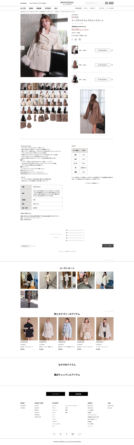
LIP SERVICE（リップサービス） (46, 11)
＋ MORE (111, 3)
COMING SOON (38, 417)
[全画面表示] (103, 131)
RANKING (38, 8)
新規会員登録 (78, 8)
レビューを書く (108, 245)
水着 (66, 408)
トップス (54, 405)
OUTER (56, 11)
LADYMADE (22, 408)
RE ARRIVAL (37, 414)
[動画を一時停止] (92, 111)
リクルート (90, 426)
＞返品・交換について (25, 213)
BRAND (31, 8)
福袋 (66, 412)
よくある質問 (90, 410)
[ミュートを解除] (100, 131)
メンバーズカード (55, 394)
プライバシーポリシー (92, 414)
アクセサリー (55, 421)
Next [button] (66, 48)
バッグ (53, 417)
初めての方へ (90, 405)
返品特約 (35, 208)
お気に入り (92, 8)
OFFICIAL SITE (111, 405)
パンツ (53, 414)
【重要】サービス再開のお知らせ (37, 3)
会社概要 (89, 421)
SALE (55, 8)
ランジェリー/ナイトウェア (71, 405)
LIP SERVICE (23, 405)
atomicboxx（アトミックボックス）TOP (29, 11)
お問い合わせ (90, 408)
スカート (54, 412)
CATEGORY (48, 8)
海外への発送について (92, 419)
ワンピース (54, 410)
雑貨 (66, 410)
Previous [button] (22, 48)
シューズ (54, 419)
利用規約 (89, 412)
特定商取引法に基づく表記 (93, 417)
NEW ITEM (37, 408)
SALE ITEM (37, 412)
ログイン (86, 8)
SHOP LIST (110, 408)
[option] (39, 3)
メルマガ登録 (90, 423)
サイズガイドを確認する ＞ (93, 183)
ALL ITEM (23, 8)
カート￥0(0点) (110, 8)
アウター (54, 408)
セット (53, 426)
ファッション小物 (56, 423)
